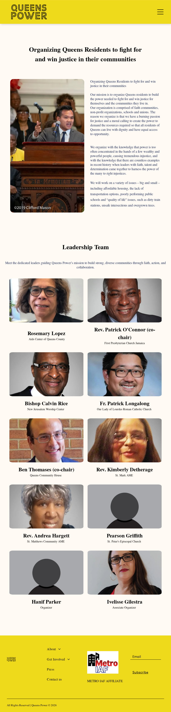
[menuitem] (65, 651)
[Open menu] (160, 12)
